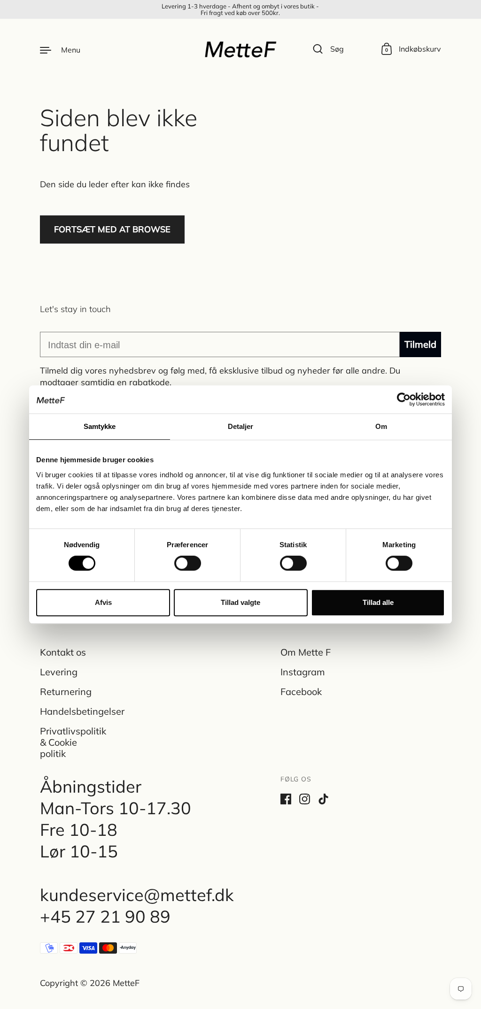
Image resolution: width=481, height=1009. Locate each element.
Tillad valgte (240, 602)
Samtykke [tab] (100, 426)
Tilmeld (420, 344)
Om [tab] (381, 426)
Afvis (103, 602)
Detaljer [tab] (241, 426)
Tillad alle (378, 602)
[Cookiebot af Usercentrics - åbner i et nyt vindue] (404, 399)
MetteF (126, 983)
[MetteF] (241, 49)
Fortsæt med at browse (112, 229)
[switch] (179, 560)
